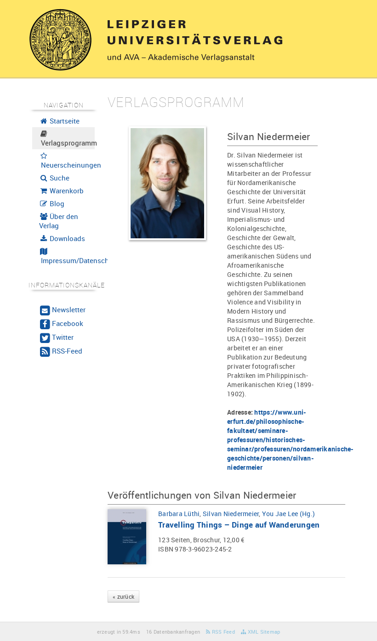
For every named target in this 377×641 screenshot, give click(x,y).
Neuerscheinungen (67, 164)
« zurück (123, 596)
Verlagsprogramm (67, 142)
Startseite (64, 120)
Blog (56, 203)
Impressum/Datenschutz (67, 260)
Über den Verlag (59, 221)
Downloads (66, 238)
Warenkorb (66, 190)
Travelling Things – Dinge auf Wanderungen (239, 524)
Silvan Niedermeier (231, 513)
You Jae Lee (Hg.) (288, 513)
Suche (58, 177)
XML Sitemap (263, 631)
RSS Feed (223, 631)
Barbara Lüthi (179, 513)
